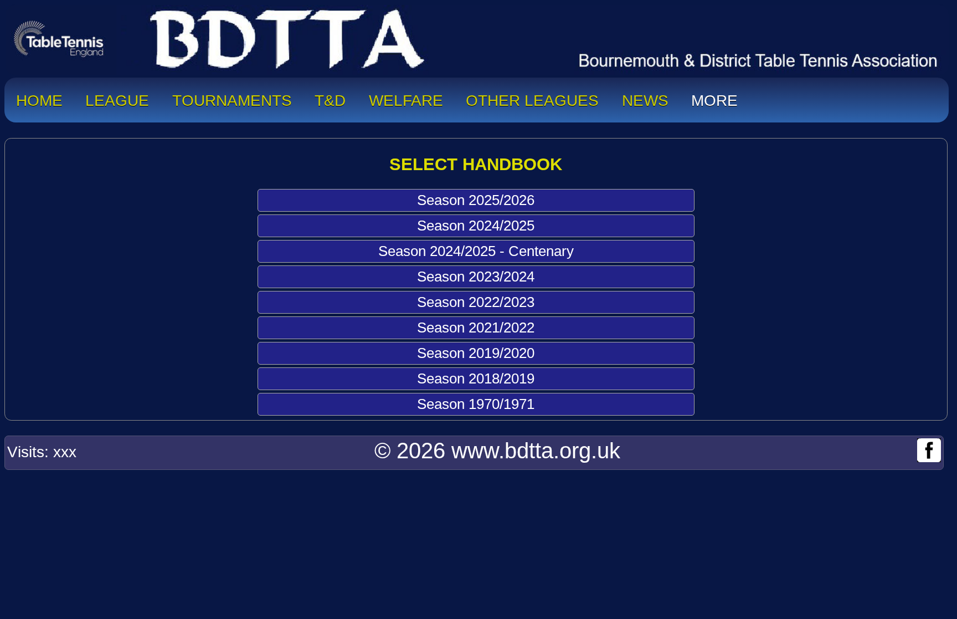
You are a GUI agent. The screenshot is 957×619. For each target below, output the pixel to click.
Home (39, 98)
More (714, 98)
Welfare (406, 98)
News (645, 98)
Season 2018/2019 (475, 378)
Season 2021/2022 (475, 327)
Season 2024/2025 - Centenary (476, 251)
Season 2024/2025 (475, 225)
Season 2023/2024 (475, 276)
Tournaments (232, 98)
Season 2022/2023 (475, 302)
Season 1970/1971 (475, 404)
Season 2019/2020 (475, 353)
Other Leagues (532, 98)
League (117, 98)
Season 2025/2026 (475, 200)
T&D (330, 98)
